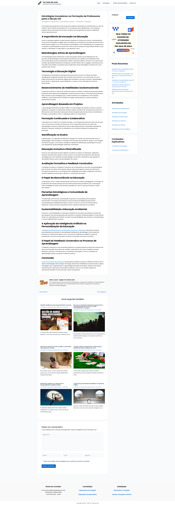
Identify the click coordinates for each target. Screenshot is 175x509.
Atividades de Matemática (120, 117)
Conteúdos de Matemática (120, 150)
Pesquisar (130, 17)
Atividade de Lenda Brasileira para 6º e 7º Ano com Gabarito (123, 81)
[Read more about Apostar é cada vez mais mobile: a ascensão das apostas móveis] (56, 360)
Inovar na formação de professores (53, 262)
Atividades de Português (119, 112)
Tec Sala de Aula (50, 2)
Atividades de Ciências (119, 121)
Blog (56, 307)
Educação (88, 21)
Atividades (106, 3)
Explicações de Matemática (87, 494)
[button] (110, 3)
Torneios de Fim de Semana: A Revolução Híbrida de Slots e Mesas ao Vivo (87, 347)
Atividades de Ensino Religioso (121, 129)
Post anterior (43, 292)
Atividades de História (118, 125)
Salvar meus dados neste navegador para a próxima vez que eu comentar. (67, 461)
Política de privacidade (120, 3)
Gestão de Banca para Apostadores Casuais (55, 305)
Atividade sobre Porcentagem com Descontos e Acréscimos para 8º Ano (122, 75)
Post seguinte (102, 292)
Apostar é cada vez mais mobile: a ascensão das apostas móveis (55, 347)
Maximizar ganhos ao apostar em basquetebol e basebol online (52, 384)
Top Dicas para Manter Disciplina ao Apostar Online (88, 384)
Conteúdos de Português (119, 146)
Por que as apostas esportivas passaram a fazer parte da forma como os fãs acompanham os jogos (88, 306)
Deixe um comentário (63, 307)
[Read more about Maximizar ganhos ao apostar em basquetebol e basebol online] (56, 397)
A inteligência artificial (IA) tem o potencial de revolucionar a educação (63, 230)
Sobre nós (133, 3)
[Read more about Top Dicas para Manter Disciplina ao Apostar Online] (89, 396)
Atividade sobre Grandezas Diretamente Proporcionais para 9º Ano (122, 91)
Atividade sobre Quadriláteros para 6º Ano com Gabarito (123, 70)
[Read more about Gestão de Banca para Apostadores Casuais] (56, 319)
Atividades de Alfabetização (120, 108)
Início (98, 3)
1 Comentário (79, 21)
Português (126, 490)
